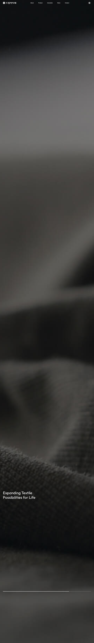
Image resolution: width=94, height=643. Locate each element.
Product (40, 3)
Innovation (50, 3)
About (32, 3)
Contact (67, 3)
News (58, 3)
